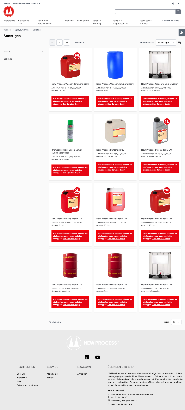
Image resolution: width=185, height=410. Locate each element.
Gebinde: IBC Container (151, 90)
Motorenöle (9, 20)
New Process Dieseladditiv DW (156, 150)
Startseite (8, 30)
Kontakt (50, 377)
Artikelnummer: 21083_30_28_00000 (156, 154)
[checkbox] (52, 42)
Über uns (21, 374)
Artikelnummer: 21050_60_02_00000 (111, 154)
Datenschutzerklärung (27, 385)
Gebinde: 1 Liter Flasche (151, 156)
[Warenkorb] (178, 3)
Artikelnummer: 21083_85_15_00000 (111, 288)
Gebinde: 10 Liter (103, 225)
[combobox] (145, 11)
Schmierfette (83, 20)
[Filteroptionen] (24, 45)
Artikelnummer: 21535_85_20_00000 (111, 88)
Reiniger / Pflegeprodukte (120, 22)
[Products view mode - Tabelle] (67, 42)
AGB (19, 381)
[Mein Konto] (173, 3)
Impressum (22, 377)
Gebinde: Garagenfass (60, 291)
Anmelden (82, 374)
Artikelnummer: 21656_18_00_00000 (66, 157)
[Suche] (178, 11)
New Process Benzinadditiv (110, 150)
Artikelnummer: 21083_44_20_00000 (66, 222)
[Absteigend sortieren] (179, 42)
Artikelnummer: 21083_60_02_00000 (156, 222)
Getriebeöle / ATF (24, 22)
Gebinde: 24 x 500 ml (60, 159)
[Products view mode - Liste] (59, 42)
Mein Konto (52, 374)
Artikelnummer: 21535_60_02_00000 (66, 88)
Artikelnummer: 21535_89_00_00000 (156, 88)
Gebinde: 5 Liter (57, 225)
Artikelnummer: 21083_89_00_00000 (156, 288)
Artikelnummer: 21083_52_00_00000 (111, 222)
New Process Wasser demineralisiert (70, 84)
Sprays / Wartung (97, 22)
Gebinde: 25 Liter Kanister (107, 156)
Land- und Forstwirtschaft (45, 22)
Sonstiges (37, 30)
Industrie (69, 20)
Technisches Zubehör (146, 22)
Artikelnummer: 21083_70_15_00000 (66, 288)
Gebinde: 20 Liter (58, 90)
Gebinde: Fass (102, 90)
